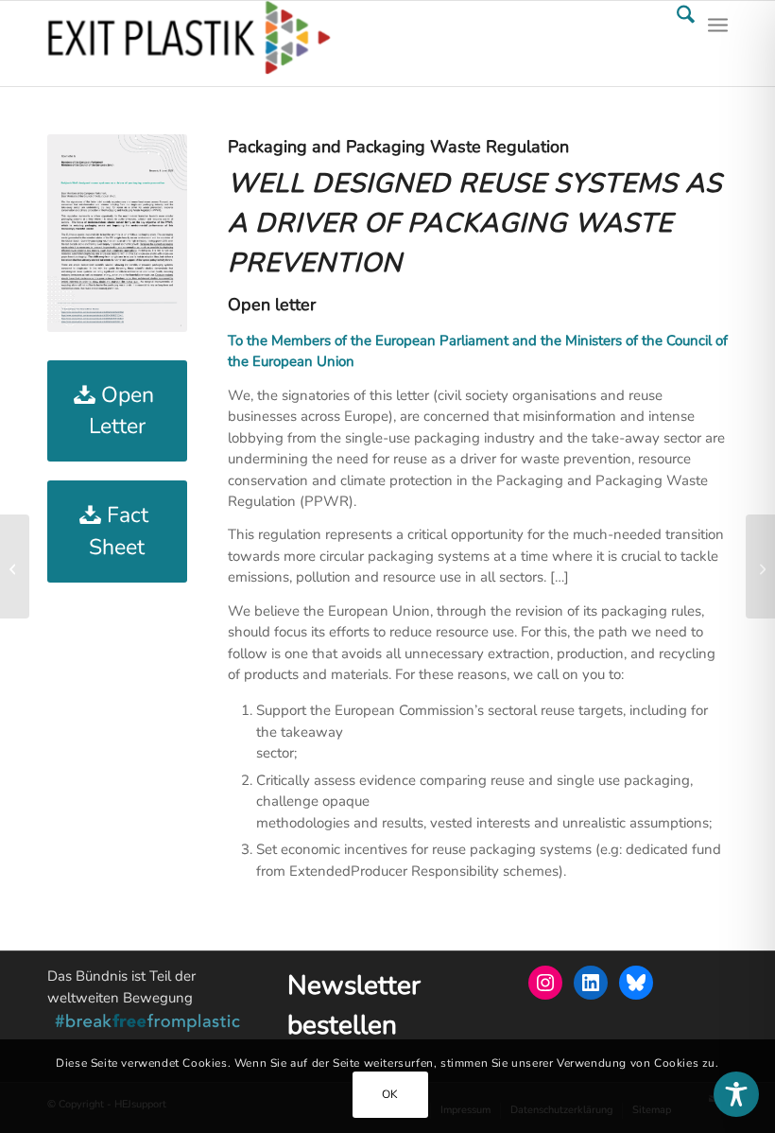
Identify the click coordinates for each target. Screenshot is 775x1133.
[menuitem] (676, 43)
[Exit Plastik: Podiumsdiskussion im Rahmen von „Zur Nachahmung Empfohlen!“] (760, 566)
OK (390, 1094)
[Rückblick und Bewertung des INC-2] (14, 566)
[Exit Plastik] (189, 43)
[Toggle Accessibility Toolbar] (736, 1094)
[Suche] (676, 43)
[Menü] (718, 43)
